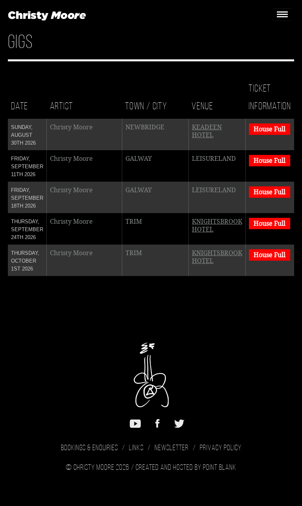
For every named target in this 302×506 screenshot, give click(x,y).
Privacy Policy (220, 448)
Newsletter (172, 448)
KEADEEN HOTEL (207, 131)
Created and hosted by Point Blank (186, 468)
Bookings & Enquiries (89, 448)
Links (136, 448)
